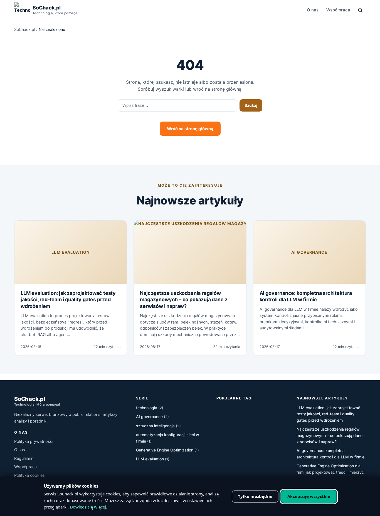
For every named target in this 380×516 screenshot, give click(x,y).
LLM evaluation (70, 252)
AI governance (309, 252)
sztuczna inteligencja (158, 425)
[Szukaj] (360, 10)
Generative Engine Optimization (167, 450)
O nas (313, 10)
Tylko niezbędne (255, 496)
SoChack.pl (24, 29)
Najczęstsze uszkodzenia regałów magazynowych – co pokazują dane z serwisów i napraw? (183, 299)
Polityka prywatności (33, 441)
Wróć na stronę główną (190, 128)
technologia (149, 407)
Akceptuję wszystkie (308, 496)
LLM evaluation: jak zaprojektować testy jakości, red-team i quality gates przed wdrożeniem (68, 299)
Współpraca (338, 10)
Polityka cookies (29, 475)
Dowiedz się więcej (88, 507)
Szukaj (251, 105)
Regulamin (23, 458)
